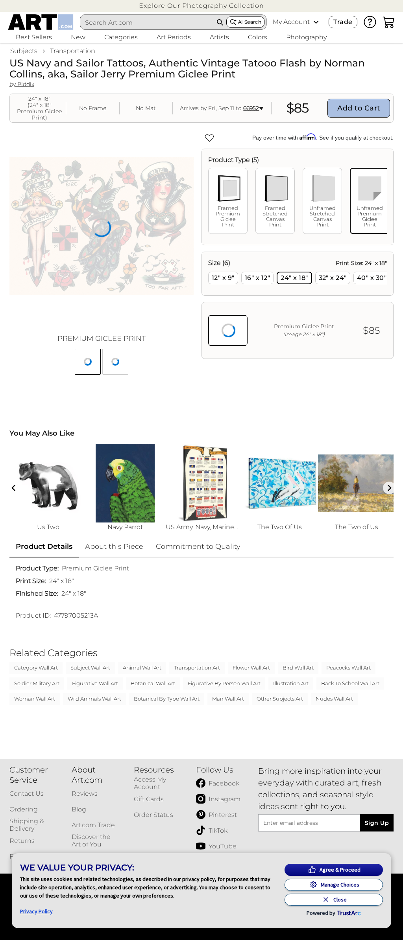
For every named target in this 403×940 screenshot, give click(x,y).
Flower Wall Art (251, 667)
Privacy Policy (36, 911)
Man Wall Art (228, 698)
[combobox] (147, 22)
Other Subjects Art (280, 698)
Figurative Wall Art (95, 683)
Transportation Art (197, 667)
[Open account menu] (316, 22)
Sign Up (377, 822)
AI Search (249, 22)
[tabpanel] (298, 305)
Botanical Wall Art (153, 683)
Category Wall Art (36, 667)
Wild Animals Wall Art (94, 698)
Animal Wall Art (142, 667)
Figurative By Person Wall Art (224, 683)
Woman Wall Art (34, 698)
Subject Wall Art (90, 667)
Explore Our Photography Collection (201, 5)
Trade (342, 22)
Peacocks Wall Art (348, 667)
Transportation (72, 51)
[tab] (228, 201)
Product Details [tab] (44, 546)
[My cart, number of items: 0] (389, 22)
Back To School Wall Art (350, 683)
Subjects (23, 51)
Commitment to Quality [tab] (198, 546)
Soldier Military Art (36, 683)
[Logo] (41, 22)
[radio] (223, 278)
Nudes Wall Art (334, 698)
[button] (201, 5)
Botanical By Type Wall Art (167, 698)
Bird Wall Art (298, 667)
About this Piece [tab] (114, 546)
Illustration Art (291, 683)
